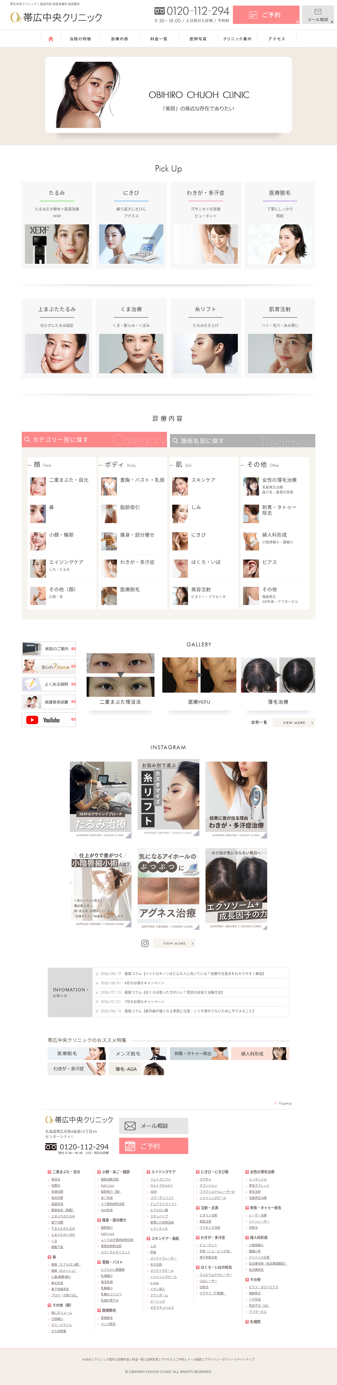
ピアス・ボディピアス (263, 1287)
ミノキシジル (258, 1179)
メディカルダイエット (115, 1252)
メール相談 (194, 1359)
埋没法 (55, 1179)
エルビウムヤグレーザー (216, 1275)
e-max (154, 1283)
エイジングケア (66, 562)
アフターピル (258, 1312)
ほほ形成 (107, 1210)
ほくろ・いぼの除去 (216, 1267)
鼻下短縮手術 (60, 1289)
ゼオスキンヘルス (162, 1308)
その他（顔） (64, 589)
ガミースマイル (61, 1325)
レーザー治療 (258, 1215)
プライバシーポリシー (219, 1359)
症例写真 (152, 1359)
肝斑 (153, 1252)
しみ (196, 507)
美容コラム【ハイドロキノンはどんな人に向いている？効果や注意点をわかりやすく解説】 (195, 973)
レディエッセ (159, 1229)
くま (54, 1241)
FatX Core (107, 1185)
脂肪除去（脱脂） (63, 1210)
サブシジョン (208, 1185)
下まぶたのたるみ (63, 1229)
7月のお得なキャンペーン (144, 1001)
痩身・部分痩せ (137, 534)
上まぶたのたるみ (63, 1216)
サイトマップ (246, 1359)
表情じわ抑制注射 (162, 1222)
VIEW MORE (294, 722)
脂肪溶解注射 (110, 1179)
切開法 (55, 1185)
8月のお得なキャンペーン (144, 983)
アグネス (205, 1179)
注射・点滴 (209, 1207)
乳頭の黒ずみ (110, 1300)
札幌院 (255, 1321)
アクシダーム (159, 1295)
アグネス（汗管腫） (213, 1293)
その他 (269, 589)
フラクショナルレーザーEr (217, 1192)
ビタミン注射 (208, 1215)
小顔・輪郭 (61, 534)
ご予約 (179, 1359)
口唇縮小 (57, 1319)
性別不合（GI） (259, 1306)
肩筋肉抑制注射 (111, 1246)
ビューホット (208, 1245)
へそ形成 (255, 1299)
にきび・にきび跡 (214, 1171)
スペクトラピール (162, 1271)
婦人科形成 (274, 534)
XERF (153, 1192)
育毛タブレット (259, 1185)
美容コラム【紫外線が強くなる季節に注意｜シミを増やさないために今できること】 (190, 1011)
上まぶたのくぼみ (63, 1235)
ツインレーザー (259, 1221)
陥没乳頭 (107, 1282)
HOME (86, 1359)
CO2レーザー (208, 1281)
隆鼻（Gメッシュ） (64, 1271)
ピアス (269, 562)
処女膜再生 (256, 1270)
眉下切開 (57, 1222)
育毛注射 (255, 1192)
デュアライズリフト (163, 1204)
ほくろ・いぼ (206, 562)
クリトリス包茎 (259, 1257)
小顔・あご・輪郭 (116, 1171)
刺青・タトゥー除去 (279, 510)
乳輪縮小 (107, 1288)
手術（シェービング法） (216, 1251)
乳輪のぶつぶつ (111, 1294)
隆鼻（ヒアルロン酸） (66, 1264)
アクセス (167, 1359)
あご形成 (107, 1198)
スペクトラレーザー (163, 1258)
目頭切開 (57, 1192)
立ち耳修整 (58, 1331)
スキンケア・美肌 (165, 1238)
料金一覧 (138, 1359)
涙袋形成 (57, 1204)
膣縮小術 (255, 1251)
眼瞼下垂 (57, 1247)
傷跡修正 (255, 1293)
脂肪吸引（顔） (111, 1192)
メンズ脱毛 (108, 1324)
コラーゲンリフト (162, 1198)
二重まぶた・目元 (69, 480)
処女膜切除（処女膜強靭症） (268, 1263)
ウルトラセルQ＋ (161, 1185)
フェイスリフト (160, 1179)
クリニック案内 (104, 1359)
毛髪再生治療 (258, 1198)
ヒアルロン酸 (159, 1210)
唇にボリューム (61, 1313)
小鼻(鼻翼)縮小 (61, 1277)
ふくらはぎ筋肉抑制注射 (117, 1240)
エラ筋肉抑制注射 (113, 1204)
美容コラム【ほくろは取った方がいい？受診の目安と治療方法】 (175, 992)
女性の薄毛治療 (279, 480)
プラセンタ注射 (210, 1228)
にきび (198, 534)
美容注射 (201, 589)
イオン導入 (157, 1289)
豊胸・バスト (112, 1262)
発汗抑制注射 (208, 1257)
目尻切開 (57, 1198)
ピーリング (157, 1301)
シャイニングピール (163, 1277)
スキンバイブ (159, 1216)
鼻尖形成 (57, 1283)
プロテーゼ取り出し (64, 1295)
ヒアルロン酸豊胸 (113, 1270)
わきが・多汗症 (137, 562)
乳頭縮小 (107, 1276)
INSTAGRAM (168, 747)
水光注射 (156, 1264)
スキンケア (203, 480)
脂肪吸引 (130, 507)
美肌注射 (205, 1221)
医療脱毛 (130, 589)
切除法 (204, 1287)
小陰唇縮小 (256, 1245)
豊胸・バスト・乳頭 (142, 480)
